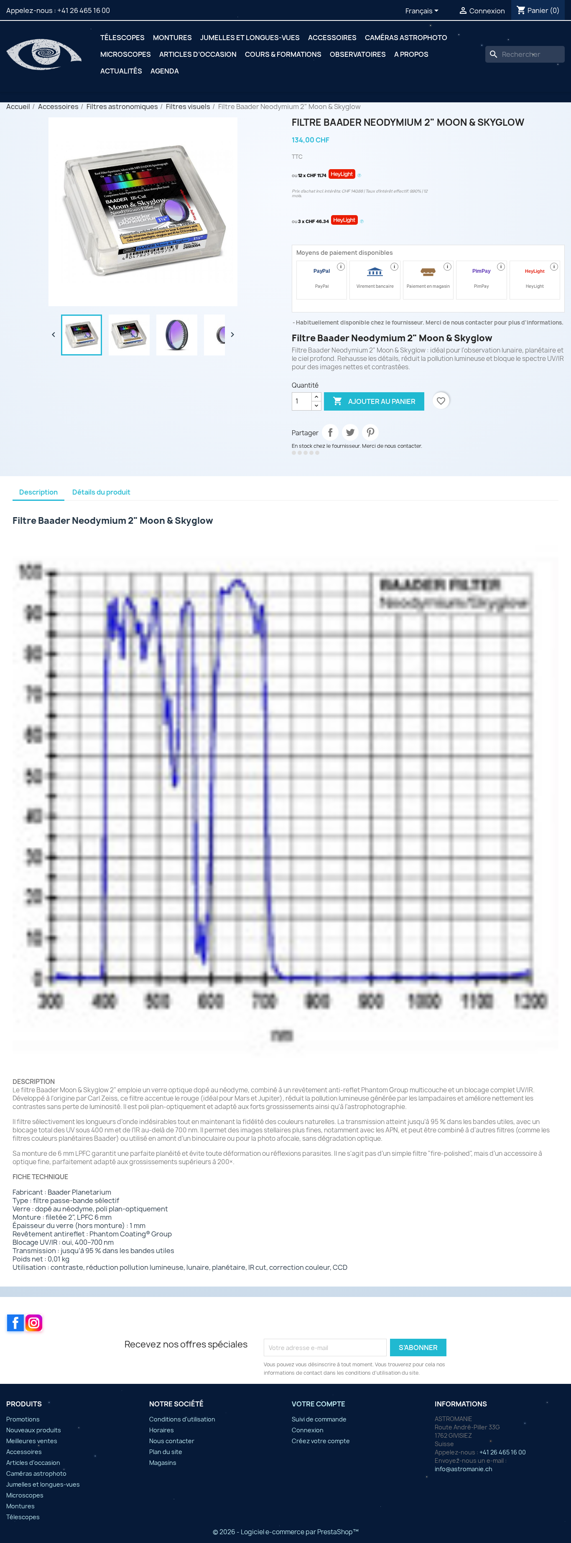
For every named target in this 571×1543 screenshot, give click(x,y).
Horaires (161, 1430)
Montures (172, 37)
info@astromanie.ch (463, 1469)
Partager (330, 432)
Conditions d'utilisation (182, 1419)
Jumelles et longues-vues (250, 37)
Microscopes (125, 54)
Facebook (15, 1323)
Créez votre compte (321, 1441)
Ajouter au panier (374, 401)
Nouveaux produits (33, 1430)
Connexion (308, 1430)
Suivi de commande (319, 1419)
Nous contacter (171, 1441)
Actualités (121, 71)
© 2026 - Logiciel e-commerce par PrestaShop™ (286, 1532)
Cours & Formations (283, 54)
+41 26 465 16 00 (83, 10)
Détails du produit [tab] (101, 492)
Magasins (162, 1463)
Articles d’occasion (198, 54)
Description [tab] (38, 492)
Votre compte (318, 1403)
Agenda (164, 71)
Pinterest (370, 432)
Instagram (33, 1323)
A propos (411, 54)
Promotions (23, 1419)
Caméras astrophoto (406, 37)
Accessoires (332, 37)
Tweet (350, 432)
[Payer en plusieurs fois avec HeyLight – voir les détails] (359, 176)
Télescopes (122, 37)
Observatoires (358, 54)
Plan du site (165, 1452)
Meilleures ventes (31, 1441)
